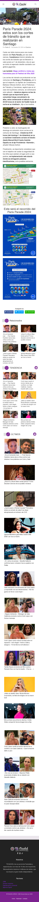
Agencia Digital (7, 887)
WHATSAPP (31, 312)
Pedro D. (7, 47)
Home (13, 898)
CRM (4, 881)
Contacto (25, 898)
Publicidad (18, 898)
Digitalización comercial (10, 885)
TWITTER (20, 312)
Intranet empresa (8, 883)
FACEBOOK (10, 312)
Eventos (28, 47)
